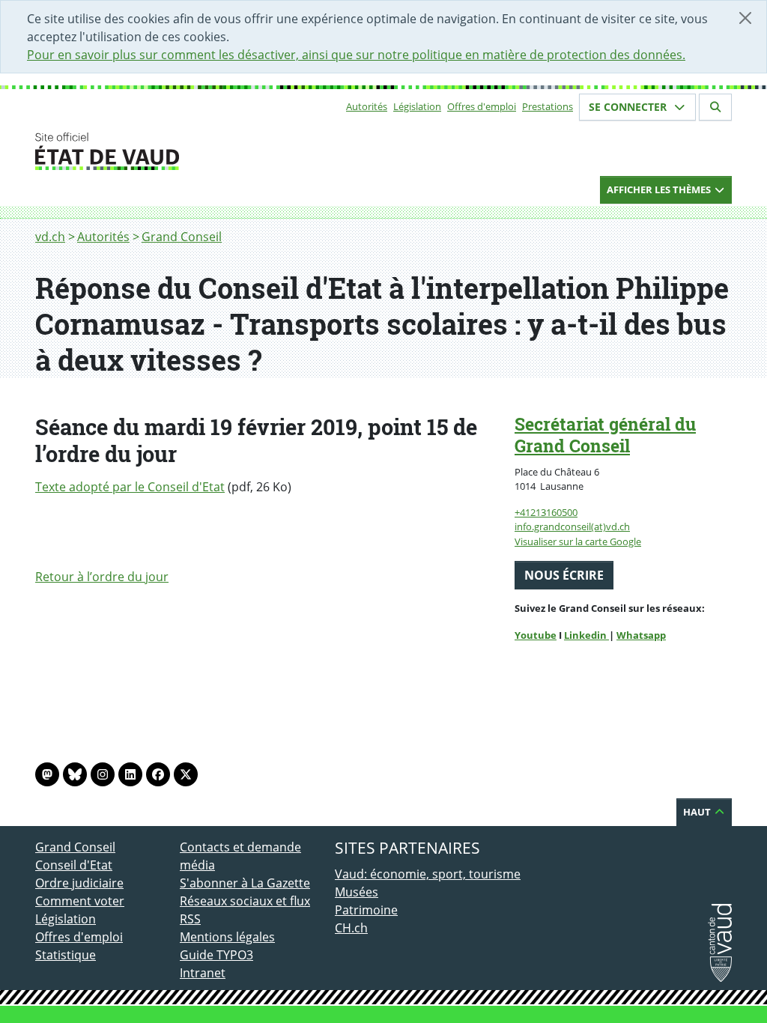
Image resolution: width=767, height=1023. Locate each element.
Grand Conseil (182, 236)
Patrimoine (366, 910)
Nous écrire (564, 575)
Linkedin (586, 635)
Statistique (65, 955)
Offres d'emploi (481, 106)
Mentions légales (227, 937)
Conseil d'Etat (73, 865)
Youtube (536, 635)
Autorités (366, 106)
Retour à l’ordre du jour (102, 576)
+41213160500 (546, 512)
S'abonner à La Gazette (245, 883)
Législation (417, 106)
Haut (698, 812)
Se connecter (629, 107)
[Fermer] (745, 18)
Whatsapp (641, 635)
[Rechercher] (715, 107)
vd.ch (50, 236)
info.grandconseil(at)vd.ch (572, 526)
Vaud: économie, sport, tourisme (428, 874)
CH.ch (351, 928)
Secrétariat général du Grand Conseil (605, 435)
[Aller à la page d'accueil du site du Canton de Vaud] (173, 151)
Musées (356, 892)
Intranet (202, 973)
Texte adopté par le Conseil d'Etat (130, 487)
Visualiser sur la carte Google (578, 541)
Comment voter (79, 901)
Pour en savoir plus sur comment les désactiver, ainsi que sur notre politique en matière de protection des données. (356, 54)
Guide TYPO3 (216, 955)
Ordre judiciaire (79, 883)
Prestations (547, 106)
